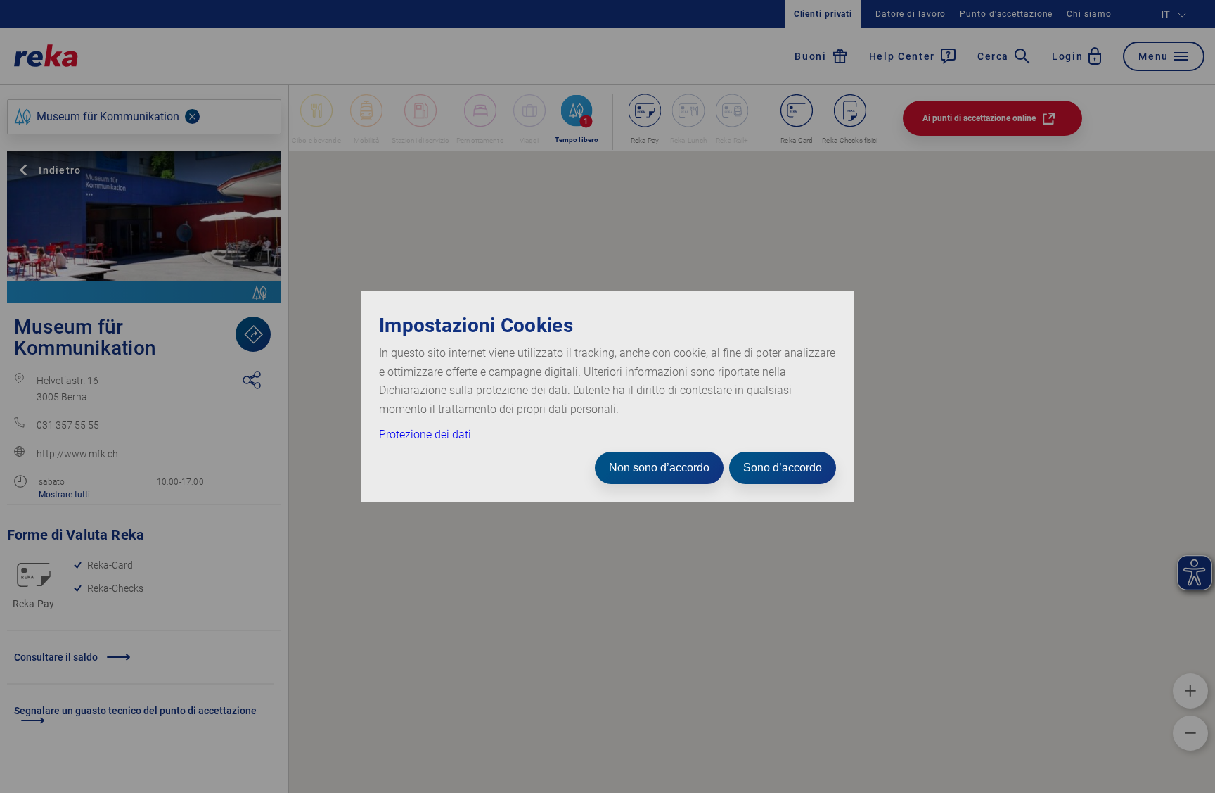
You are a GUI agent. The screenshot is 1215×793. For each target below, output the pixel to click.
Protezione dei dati (425, 434)
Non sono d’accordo (659, 468)
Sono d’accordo (782, 468)
